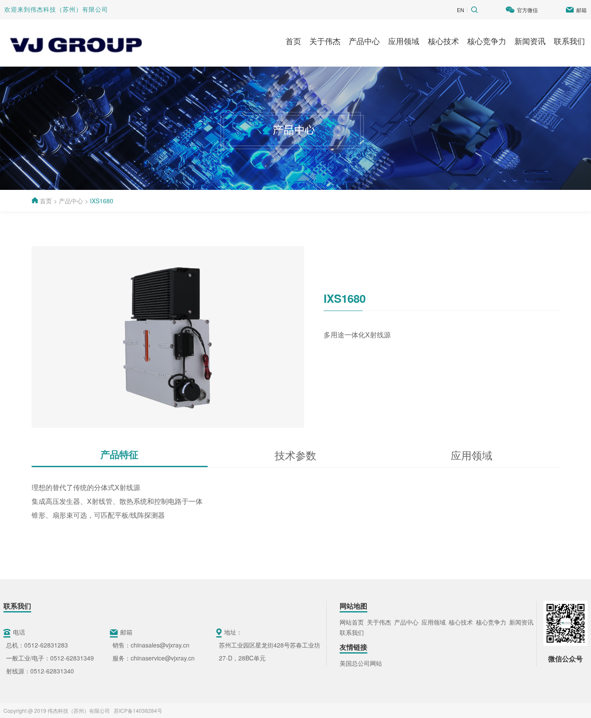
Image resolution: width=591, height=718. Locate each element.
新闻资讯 (530, 40)
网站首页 (352, 622)
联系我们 (569, 40)
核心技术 (443, 40)
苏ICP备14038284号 (136, 710)
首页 (293, 40)
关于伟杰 (324, 40)
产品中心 (364, 40)
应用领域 (403, 40)
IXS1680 (101, 200)
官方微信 (527, 9)
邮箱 (581, 9)
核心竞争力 (486, 40)
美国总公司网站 (361, 663)
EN (460, 9)
